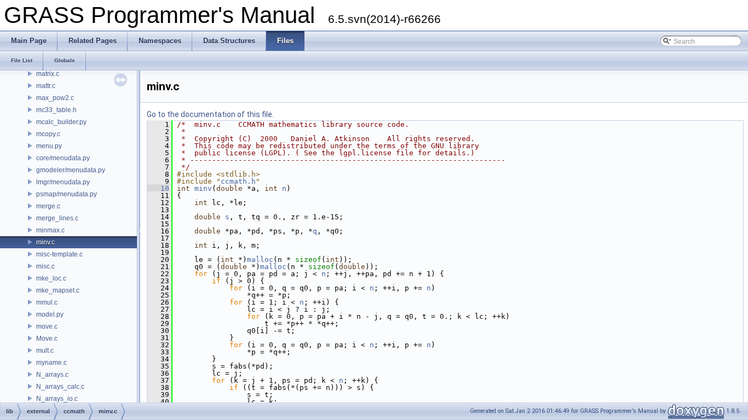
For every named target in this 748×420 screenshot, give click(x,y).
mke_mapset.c (57, 290)
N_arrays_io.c (57, 398)
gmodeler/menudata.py (70, 170)
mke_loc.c (51, 278)
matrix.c (47, 74)
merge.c (48, 206)
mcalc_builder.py (61, 122)
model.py (50, 314)
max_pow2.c (55, 98)
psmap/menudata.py (66, 194)
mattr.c (45, 86)
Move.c (46, 338)
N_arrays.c (52, 374)
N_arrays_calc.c (60, 386)
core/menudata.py (63, 158)
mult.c (45, 350)
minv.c (45, 242)
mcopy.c (48, 134)
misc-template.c (59, 254)
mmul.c (46, 302)
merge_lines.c (57, 218)
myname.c (51, 362)
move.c (46, 326)
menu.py (49, 146)
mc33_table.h (56, 110)
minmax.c (50, 230)
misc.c (45, 266)
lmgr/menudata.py (63, 182)
